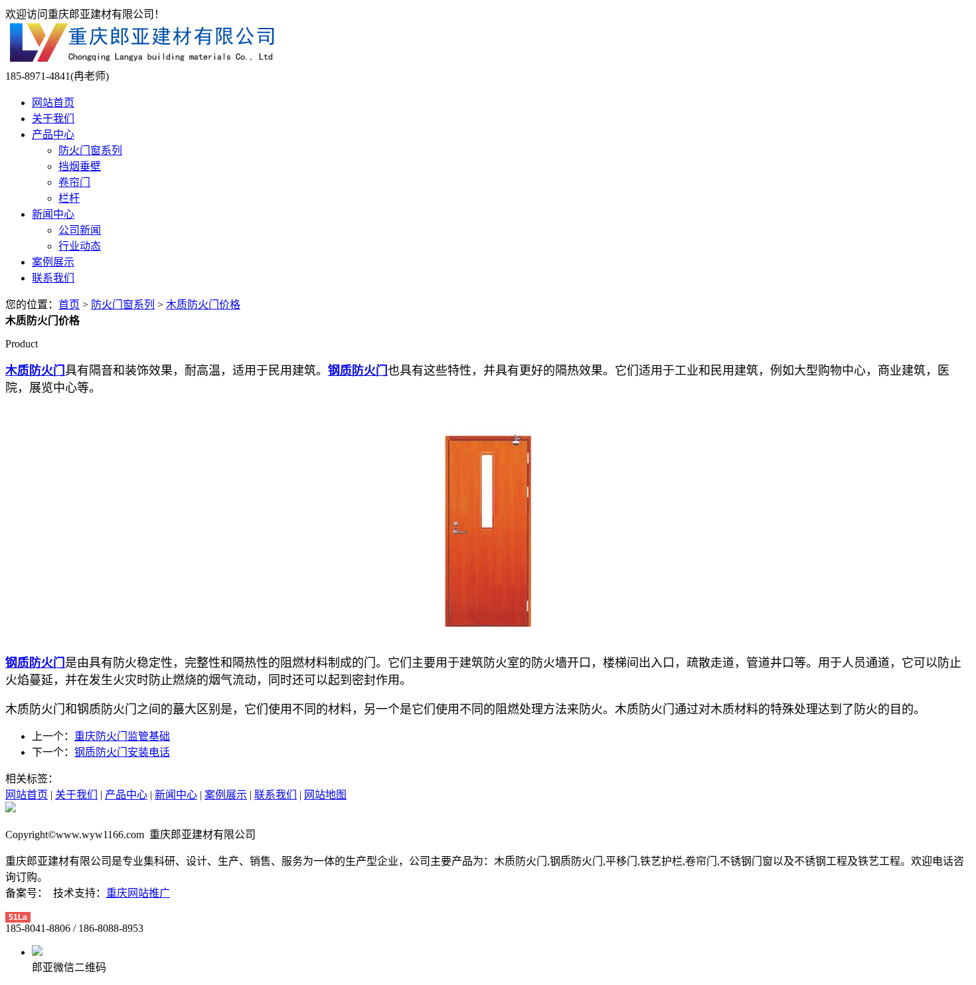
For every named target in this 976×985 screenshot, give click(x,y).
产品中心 (53, 134)
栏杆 (69, 198)
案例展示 (53, 262)
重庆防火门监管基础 (122, 736)
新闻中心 (53, 214)
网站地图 (325, 794)
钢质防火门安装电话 (122, 752)
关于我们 (53, 118)
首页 (69, 304)
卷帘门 (74, 182)
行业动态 (79, 246)
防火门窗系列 (90, 150)
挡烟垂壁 (79, 166)
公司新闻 (79, 230)
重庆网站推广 (138, 893)
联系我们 (53, 278)
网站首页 (53, 102)
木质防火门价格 (203, 304)
